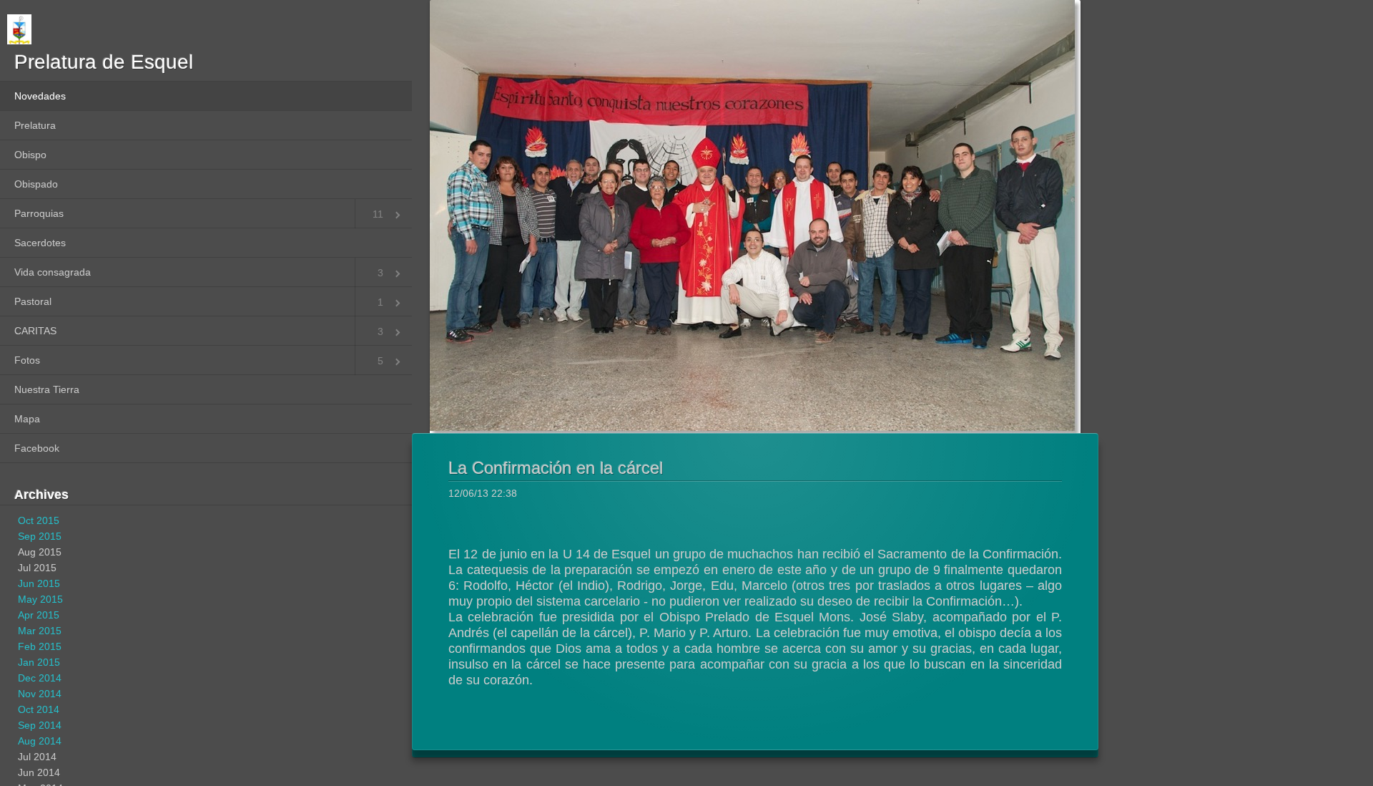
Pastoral (32, 301)
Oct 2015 (38, 520)
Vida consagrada (52, 272)
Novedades (40, 96)
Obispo (30, 154)
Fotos (27, 360)
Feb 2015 (39, 646)
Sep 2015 (39, 536)
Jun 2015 (39, 583)
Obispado (36, 184)
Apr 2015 (38, 615)
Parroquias (39, 213)
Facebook (36, 448)
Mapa (27, 418)
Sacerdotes (40, 242)
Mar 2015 (39, 630)
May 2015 (40, 599)
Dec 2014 (39, 678)
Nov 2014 (39, 693)
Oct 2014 (38, 709)
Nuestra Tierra (46, 389)
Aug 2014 (39, 741)
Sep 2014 (39, 725)
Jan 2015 (39, 662)
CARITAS (35, 330)
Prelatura (35, 125)
